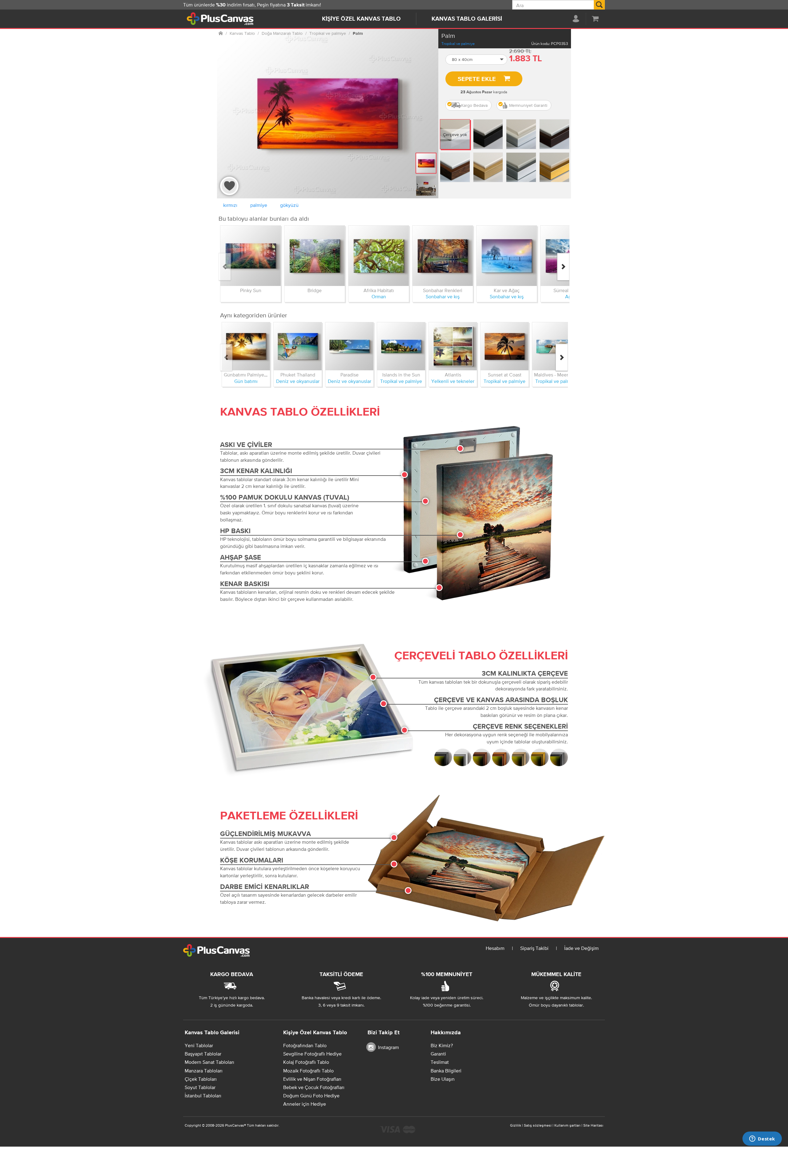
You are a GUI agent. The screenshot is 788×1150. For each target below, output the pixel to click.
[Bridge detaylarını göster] (314, 256)
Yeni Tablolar (199, 1045)
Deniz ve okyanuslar (298, 381)
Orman (379, 296)
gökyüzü (289, 205)
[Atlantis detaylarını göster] (453, 346)
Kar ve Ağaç (507, 290)
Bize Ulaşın (443, 1079)
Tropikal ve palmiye (458, 43)
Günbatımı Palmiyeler (247, 374)
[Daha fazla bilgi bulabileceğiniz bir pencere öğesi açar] (762, 1139)
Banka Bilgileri (446, 1070)
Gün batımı (246, 381)
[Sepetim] (595, 18)
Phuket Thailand (297, 374)
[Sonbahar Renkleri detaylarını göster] (442, 256)
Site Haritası (593, 1125)
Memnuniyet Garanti (528, 105)
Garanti (438, 1053)
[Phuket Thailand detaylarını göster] (298, 346)
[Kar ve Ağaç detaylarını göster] (506, 256)
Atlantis (453, 374)
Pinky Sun (250, 290)
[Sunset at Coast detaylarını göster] (504, 346)
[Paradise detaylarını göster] (349, 346)
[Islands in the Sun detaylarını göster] (401, 346)
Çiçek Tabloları (201, 1079)
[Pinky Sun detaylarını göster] (250, 256)
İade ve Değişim (581, 948)
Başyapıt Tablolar (203, 1053)
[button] (476, 59)
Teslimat (440, 1062)
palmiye (258, 205)
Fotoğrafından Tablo (305, 1045)
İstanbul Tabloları (203, 1095)
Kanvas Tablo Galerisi (467, 19)
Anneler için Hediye (304, 1104)
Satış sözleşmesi (538, 1125)
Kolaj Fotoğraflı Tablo (306, 1062)
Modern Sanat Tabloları (209, 1062)
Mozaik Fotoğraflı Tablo (308, 1070)
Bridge (315, 290)
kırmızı (230, 205)
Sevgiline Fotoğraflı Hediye (312, 1053)
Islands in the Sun (401, 374)
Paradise (349, 374)
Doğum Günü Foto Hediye (311, 1095)
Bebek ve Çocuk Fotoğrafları (313, 1087)
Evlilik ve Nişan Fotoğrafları (312, 1079)
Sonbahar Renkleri (442, 290)
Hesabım (495, 948)
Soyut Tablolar (200, 1087)
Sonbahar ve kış (443, 296)
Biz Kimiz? (442, 1045)
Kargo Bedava (474, 105)
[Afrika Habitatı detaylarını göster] (378, 256)
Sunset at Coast (504, 374)
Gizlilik (515, 1125)
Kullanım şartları (567, 1125)
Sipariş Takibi (534, 948)
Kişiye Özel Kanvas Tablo (361, 19)
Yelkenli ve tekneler (452, 381)
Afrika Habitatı (379, 290)
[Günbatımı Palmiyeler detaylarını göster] (246, 346)
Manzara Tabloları (204, 1070)
